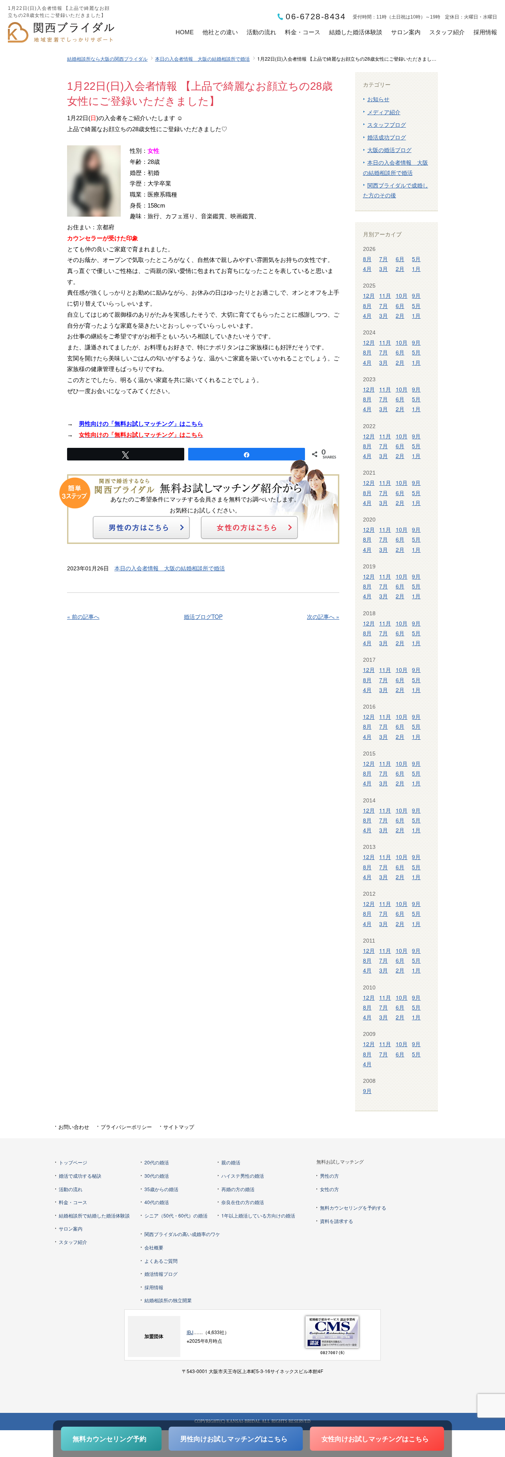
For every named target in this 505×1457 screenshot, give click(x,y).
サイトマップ (178, 1126)
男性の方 (329, 1175)
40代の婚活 (156, 1202)
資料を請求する (336, 1221)
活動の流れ (261, 32)
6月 (400, 259)
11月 (385, 295)
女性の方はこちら (249, 527)
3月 (383, 269)
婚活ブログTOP (203, 616)
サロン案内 (406, 32)
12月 (369, 295)
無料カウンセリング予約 (109, 1438)
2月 (400, 269)
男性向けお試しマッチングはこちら (234, 1438)
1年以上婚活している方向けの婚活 (258, 1215)
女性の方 (329, 1189)
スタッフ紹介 (447, 32)
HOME (185, 32)
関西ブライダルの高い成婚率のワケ (182, 1234)
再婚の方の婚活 (237, 1189)
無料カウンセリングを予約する (353, 1207)
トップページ (73, 1162)
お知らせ (378, 99)
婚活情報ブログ (161, 1273)
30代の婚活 (156, 1175)
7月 (383, 259)
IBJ (190, 1332)
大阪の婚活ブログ (389, 150)
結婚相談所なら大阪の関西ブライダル (107, 58)
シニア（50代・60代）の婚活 (176, 1215)
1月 (416, 269)
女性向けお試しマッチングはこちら (375, 1438)
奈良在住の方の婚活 (242, 1202)
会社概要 (153, 1247)
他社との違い (220, 32)
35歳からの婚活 (161, 1189)
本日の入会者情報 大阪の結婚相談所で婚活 (202, 58)
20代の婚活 (156, 1162)
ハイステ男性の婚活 (242, 1175)
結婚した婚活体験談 (355, 32)
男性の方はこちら (141, 527)
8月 (367, 259)
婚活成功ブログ (386, 137)
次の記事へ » (323, 616)
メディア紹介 (383, 112)
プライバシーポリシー (126, 1126)
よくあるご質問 (161, 1260)
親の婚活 (230, 1162)
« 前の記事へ (83, 616)
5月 (416, 259)
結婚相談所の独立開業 (168, 1300)
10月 (402, 295)
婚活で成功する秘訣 (80, 1175)
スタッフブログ (386, 124)
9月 (416, 295)
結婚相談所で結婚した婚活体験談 (94, 1215)
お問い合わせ (73, 1126)
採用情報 (485, 32)
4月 (367, 269)
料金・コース (302, 32)
